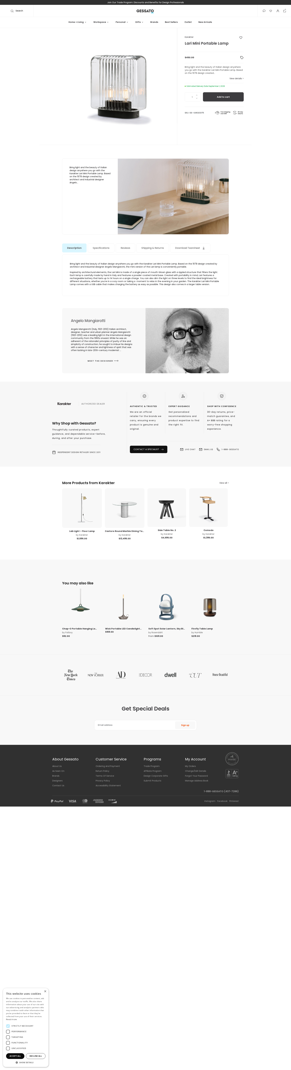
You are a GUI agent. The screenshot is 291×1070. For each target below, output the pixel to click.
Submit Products (152, 780)
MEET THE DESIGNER (101, 360)
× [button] (45, 991)
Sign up (185, 725)
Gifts (138, 22)
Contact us (58, 785)
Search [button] (19, 10)
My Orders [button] (190, 766)
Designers (57, 780)
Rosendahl (157, 632)
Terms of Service (105, 775)
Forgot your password (196, 775)
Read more (11, 1019)
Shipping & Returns (152, 248)
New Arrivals (205, 22)
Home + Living (76, 22)
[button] (264, 11)
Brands (154, 22)
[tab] (74, 247)
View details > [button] (236, 78)
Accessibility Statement (108, 785)
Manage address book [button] (196, 780)
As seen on (58, 771)
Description (74, 248)
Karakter (189, 37)
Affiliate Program (153, 771)
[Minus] (197, 99)
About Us (57, 766)
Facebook (222, 801)
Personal (120, 22)
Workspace (99, 22)
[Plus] (197, 94)
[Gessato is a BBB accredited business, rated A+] (232, 773)
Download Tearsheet (188, 248)
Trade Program (152, 766)
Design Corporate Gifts (156, 775)
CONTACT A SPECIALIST (147, 449)
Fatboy (69, 632)
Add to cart (223, 96)
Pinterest (234, 801)
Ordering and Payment (108, 766)
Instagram (210, 801)
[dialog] (25, 1027)
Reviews (125, 248)
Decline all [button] (36, 1056)
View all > (224, 482)
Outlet (188, 22)
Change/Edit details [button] (195, 771)
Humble (199, 632)
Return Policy (102, 771)
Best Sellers (171, 22)
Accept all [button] (15, 1056)
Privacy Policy (103, 780)
